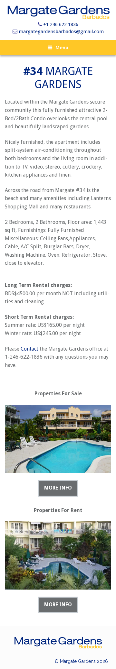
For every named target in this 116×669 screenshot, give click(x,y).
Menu (61, 47)
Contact (29, 349)
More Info (58, 488)
